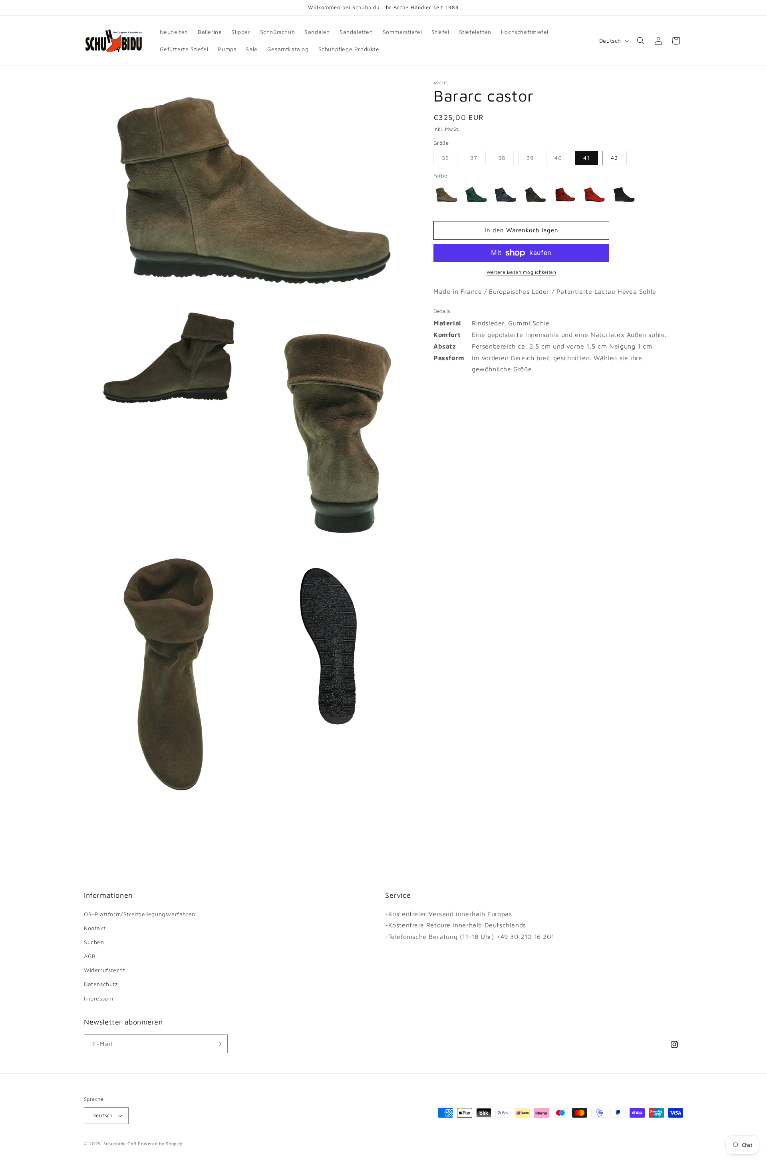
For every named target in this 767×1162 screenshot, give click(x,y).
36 (449, 159)
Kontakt (94, 928)
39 (534, 159)
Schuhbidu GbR (120, 1143)
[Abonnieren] (218, 1043)
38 (506, 159)
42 (614, 157)
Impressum (98, 998)
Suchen (94, 942)
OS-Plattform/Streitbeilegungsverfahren (139, 914)
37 (478, 159)
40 (562, 159)
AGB (90, 956)
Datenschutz (101, 984)
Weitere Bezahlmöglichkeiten (521, 272)
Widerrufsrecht (104, 970)
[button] (641, 41)
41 (586, 157)
